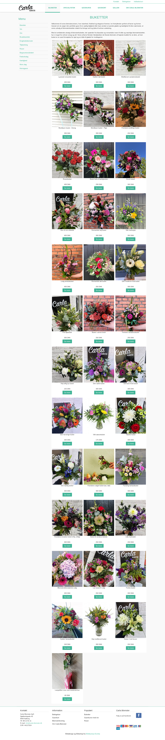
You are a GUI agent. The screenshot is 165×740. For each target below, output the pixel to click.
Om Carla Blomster (134, 8)
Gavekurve (86, 8)
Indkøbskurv (138, 1)
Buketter (23, 25)
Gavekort (102, 8)
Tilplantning (24, 45)
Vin (21, 29)
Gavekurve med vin (91, 718)
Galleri (116, 8)
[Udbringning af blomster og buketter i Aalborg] (27, 7)
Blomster (52, 8)
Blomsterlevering (58, 721)
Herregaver (24, 68)
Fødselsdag (24, 57)
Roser (22, 49)
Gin (21, 33)
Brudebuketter (25, 37)
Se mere (67, 86)
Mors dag (23, 64)
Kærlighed (23, 60)
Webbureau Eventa (93, 734)
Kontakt (116, 1)
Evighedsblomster (26, 41)
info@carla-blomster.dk (34, 723)
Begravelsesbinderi (27, 53)
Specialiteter (69, 8)
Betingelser (126, 1)
